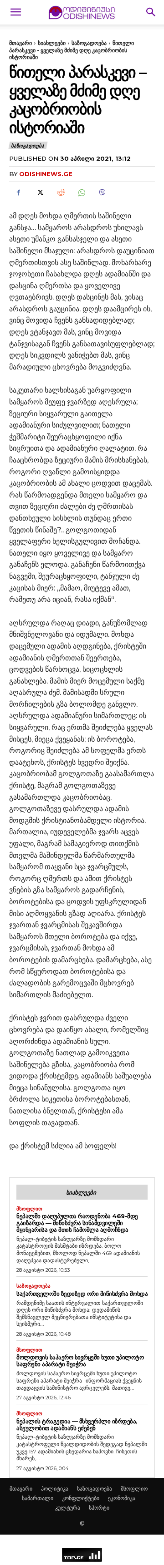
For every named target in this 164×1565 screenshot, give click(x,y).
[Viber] (102, 192)
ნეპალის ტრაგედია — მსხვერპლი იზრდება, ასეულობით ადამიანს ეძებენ (77, 1424)
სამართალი (37, 1498)
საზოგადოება (89, 42)
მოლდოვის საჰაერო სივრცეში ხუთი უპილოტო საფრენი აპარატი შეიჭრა (80, 1360)
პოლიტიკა (54, 1488)
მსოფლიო (29, 1209)
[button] (15, 12)
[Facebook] (18, 192)
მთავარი (20, 42)
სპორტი (99, 1507)
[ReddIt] (60, 192)
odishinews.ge (45, 173)
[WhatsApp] (81, 192)
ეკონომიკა (121, 1498)
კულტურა (67, 1507)
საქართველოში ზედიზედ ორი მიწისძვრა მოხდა (82, 1293)
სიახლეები (52, 42)
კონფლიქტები (80, 1498)
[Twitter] (39, 192)
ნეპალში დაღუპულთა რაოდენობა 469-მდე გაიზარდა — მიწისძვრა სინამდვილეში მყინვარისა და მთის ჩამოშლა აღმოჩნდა (77, 1222)
